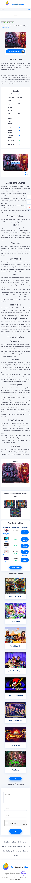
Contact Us (27, 846)
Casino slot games (6, 846)
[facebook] (29, 197)
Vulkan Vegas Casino (6, 534)
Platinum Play (6, 555)
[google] (29, 207)
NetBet (6, 548)
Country (15, 855)
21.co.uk (6, 541)
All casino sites (15, 567)
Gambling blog (17, 846)
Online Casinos (22, 842)
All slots (15, 778)
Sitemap (25, 851)
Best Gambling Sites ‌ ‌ (10, 842)
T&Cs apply (24, 555)
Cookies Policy (7, 851)
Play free (15, 162)
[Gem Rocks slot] (10, 503)
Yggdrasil (19, 94)
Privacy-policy (17, 851)
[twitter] (29, 202)
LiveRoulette (6, 562)
